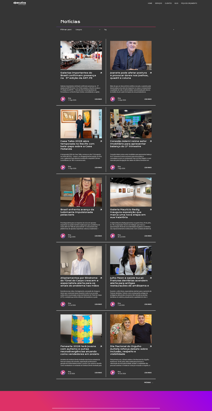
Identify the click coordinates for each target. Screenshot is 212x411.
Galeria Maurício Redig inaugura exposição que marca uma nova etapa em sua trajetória (128, 213)
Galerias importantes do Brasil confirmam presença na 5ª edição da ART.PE (78, 75)
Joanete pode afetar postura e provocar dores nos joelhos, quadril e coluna (129, 75)
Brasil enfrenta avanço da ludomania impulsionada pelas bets (77, 212)
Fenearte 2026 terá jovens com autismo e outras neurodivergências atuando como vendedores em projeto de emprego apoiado (79, 350)
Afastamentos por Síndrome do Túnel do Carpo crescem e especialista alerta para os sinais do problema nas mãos (79, 282)
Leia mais (98, 99)
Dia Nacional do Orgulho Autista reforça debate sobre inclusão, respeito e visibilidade (129, 350)
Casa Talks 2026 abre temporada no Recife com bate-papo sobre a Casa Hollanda (77, 145)
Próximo (148, 382)
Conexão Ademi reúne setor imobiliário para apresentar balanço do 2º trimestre (128, 144)
